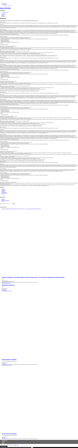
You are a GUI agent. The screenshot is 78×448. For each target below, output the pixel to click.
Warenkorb (3, 14)
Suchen (14, 203)
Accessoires (3, 189)
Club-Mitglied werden (5, 12)
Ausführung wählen (4, 282)
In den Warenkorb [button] (4, 290)
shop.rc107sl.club (5, 8)
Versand (4, 289)
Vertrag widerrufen (3, 446)
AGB (2, 198)
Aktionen (3, 193)
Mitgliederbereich (4, 4)
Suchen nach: (2, 203)
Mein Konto (3, 16)
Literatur (3, 191)
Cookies (3, 441)
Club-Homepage (4, 3)
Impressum (3, 442)
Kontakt (3, 443)
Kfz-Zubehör (4, 190)
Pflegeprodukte (4, 192)
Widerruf (3, 201)
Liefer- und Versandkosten (5, 200)
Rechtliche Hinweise (5, 440)
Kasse (3, 15)
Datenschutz (3, 199)
